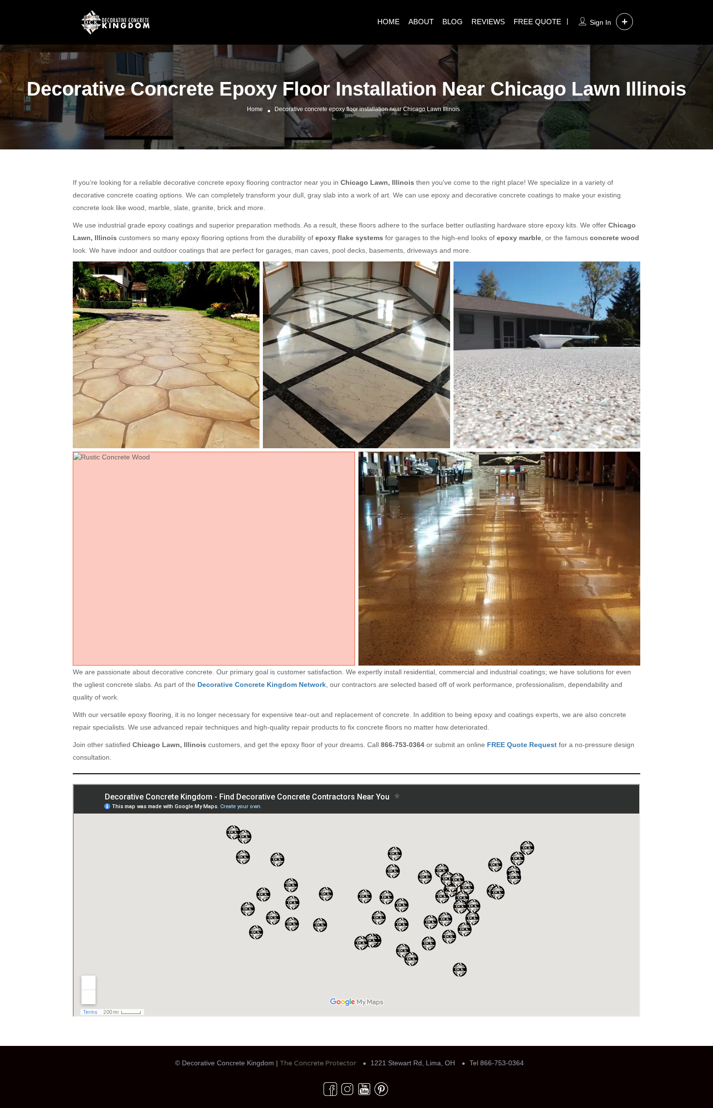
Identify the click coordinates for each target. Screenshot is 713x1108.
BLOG (452, 21)
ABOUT (421, 21)
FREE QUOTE (537, 21)
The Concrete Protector (318, 1063)
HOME (388, 21)
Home (255, 109)
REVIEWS (488, 21)
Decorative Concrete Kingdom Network (261, 684)
